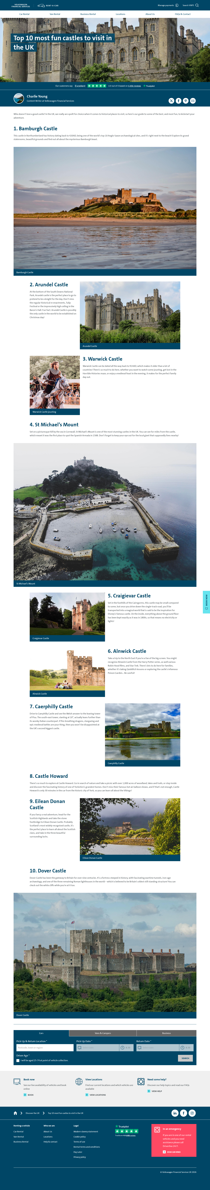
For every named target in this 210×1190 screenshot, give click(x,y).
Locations (120, 14)
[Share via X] (171, 101)
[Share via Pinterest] (186, 101)
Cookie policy (80, 1136)
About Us (150, 14)
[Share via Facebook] (178, 101)
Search (185, 1058)
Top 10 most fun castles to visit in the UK (65, 1113)
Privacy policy (80, 1157)
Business (166, 1033)
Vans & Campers (103, 1033)
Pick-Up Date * (84, 1041)
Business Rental (88, 14)
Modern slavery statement (86, 1131)
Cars (41, 1033)
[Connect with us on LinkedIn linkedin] (175, 1113)
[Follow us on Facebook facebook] (183, 1113)
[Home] (15, 1113)
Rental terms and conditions (87, 1146)
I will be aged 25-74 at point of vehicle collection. (44, 1060)
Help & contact (50, 1141)
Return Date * (143, 1041)
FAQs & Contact (183, 14)
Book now (206, 600)
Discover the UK (32, 1113)
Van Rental (55, 14)
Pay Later (78, 1152)
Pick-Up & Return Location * (31, 1041)
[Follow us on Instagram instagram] (192, 1113)
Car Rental (24, 14)
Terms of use (79, 1141)
